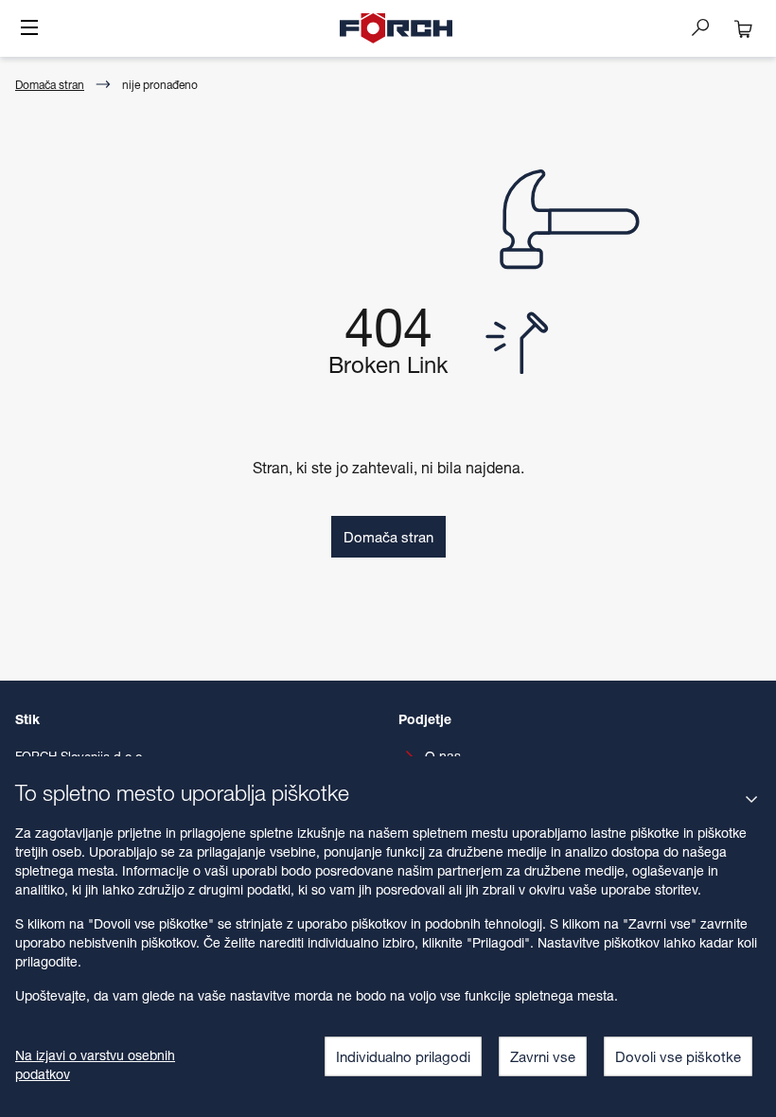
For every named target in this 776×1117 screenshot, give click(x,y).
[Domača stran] (396, 28)
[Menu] (29, 29)
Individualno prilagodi (403, 1056)
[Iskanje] (708, 26)
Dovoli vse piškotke (678, 1056)
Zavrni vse (542, 1056)
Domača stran (49, 85)
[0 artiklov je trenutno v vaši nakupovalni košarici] (744, 28)
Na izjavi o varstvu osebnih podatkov (95, 1064)
